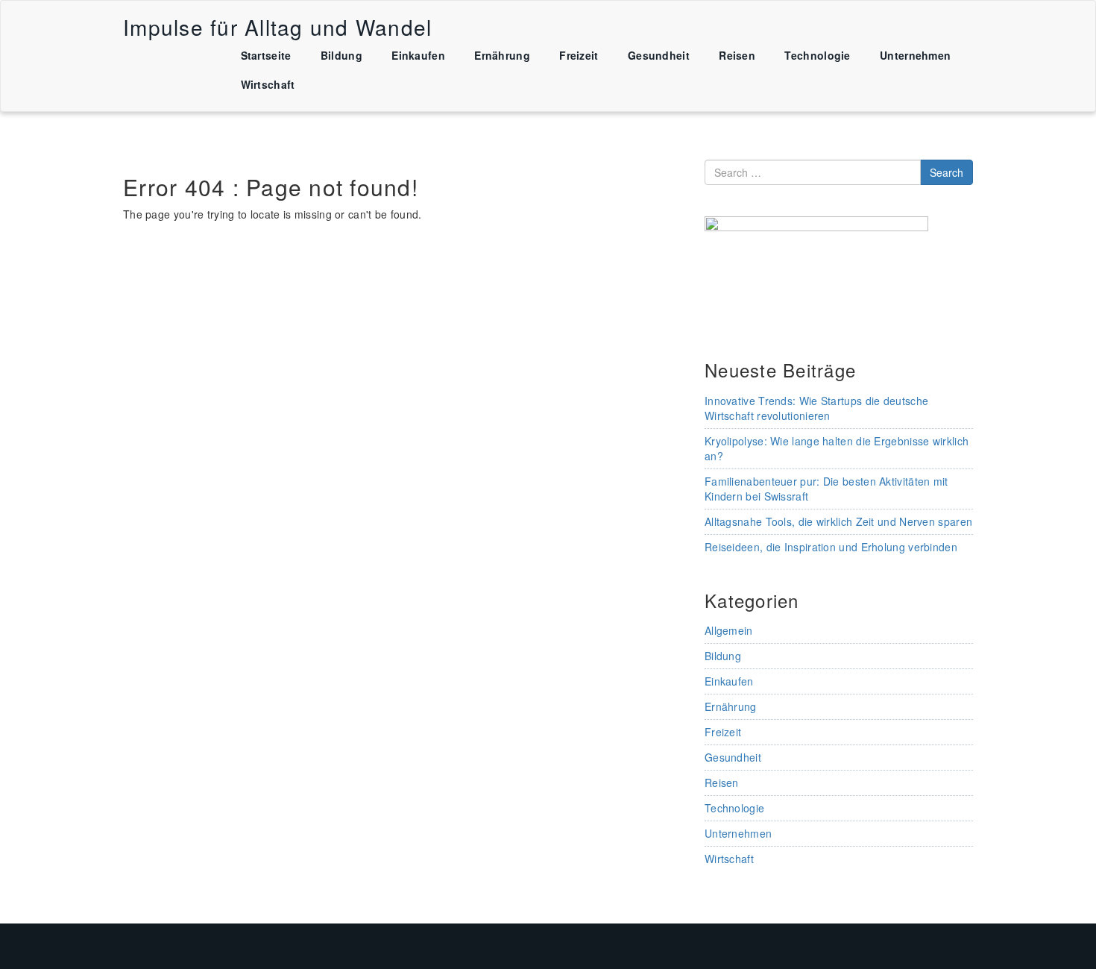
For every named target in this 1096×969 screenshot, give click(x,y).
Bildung (341, 55)
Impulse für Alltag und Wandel (277, 27)
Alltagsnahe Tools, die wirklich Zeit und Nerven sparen (838, 521)
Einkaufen (418, 55)
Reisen (737, 55)
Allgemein (729, 630)
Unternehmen (915, 55)
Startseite (266, 55)
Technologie (817, 55)
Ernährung (502, 55)
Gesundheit (659, 55)
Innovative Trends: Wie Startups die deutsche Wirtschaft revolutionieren (816, 408)
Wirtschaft (268, 84)
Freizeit (578, 55)
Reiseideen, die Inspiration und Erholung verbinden (831, 546)
